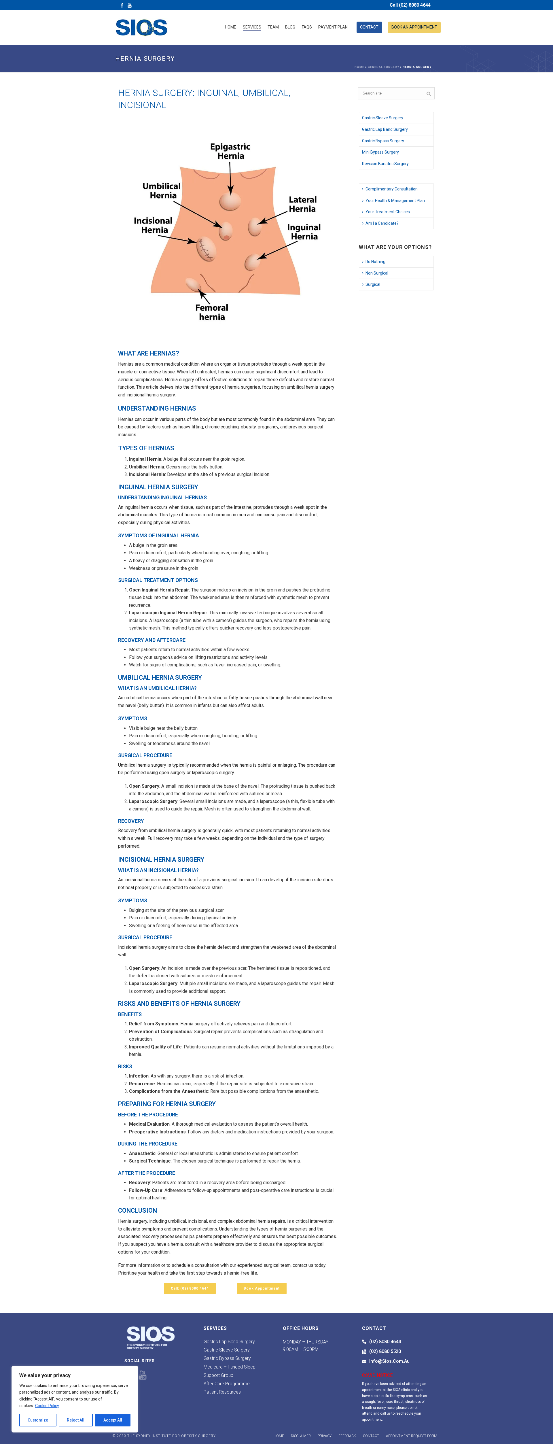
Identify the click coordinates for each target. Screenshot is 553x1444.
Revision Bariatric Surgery (385, 163)
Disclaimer (301, 1436)
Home (230, 27)
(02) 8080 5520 (385, 1351)
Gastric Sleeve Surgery (382, 118)
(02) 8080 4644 (385, 1341)
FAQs (307, 27)
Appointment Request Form (411, 1436)
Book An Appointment (414, 27)
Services (252, 27)
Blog (290, 27)
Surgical (372, 284)
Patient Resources (222, 1392)
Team (273, 27)
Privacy (325, 1436)
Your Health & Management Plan (395, 200)
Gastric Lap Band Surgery (385, 129)
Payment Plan (333, 27)
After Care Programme (227, 1383)
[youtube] (142, 1375)
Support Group (218, 1375)
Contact (369, 27)
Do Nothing (375, 261)
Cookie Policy (47, 1405)
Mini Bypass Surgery (380, 152)
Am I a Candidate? (382, 223)
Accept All (112, 1420)
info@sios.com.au (389, 1361)
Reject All (75, 1420)
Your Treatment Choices (387, 211)
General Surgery (383, 67)
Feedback (347, 1436)
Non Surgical (376, 273)
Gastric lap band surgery (229, 1341)
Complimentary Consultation (391, 189)
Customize (38, 1420)
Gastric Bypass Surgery (383, 141)
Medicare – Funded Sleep (229, 1367)
